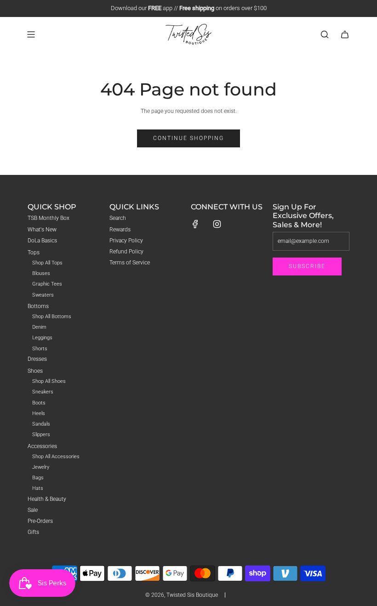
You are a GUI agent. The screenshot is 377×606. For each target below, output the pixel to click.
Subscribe (307, 266)
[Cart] (345, 34)
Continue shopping (188, 138)
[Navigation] (31, 34)
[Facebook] (195, 224)
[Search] (324, 34)
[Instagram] (217, 224)
